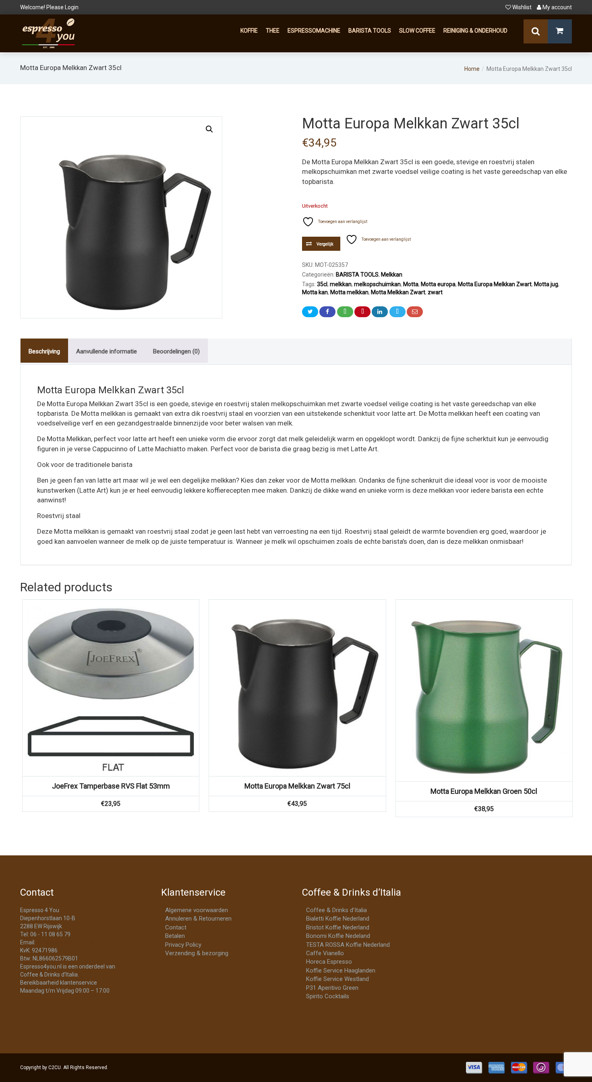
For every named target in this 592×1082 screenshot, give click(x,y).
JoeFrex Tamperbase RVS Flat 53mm (111, 786)
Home (472, 69)
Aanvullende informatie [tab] (106, 351)
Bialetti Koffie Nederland (337, 918)
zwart (435, 292)
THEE (272, 30)
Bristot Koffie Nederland (337, 927)
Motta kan (315, 292)
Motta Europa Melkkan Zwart (495, 284)
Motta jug (546, 284)
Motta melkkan (349, 292)
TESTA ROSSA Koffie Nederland (348, 944)
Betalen (175, 936)
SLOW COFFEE (417, 30)
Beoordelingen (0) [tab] (176, 351)
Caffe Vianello (325, 953)
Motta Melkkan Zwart (398, 292)
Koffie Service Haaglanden (340, 970)
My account (556, 7)
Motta (410, 284)
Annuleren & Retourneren (198, 918)
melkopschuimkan (377, 284)
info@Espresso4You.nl (65, 942)
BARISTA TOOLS (369, 30)
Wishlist (522, 7)
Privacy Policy (183, 944)
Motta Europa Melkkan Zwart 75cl (297, 786)
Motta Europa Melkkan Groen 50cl (484, 791)
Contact (175, 927)
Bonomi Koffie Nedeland (338, 936)
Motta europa (438, 284)
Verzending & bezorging (196, 953)
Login (72, 7)
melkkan (341, 284)
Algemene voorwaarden (196, 910)
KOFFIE (249, 30)
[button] (209, 129)
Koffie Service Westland (337, 979)
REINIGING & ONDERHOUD (475, 30)
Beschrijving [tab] (44, 351)
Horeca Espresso (329, 961)
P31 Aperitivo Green (332, 987)
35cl (322, 284)
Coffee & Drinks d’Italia (336, 910)
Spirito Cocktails (327, 996)
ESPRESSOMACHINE (314, 30)
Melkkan (391, 274)
